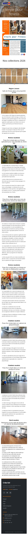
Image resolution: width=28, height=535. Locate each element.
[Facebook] (4, 492)
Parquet (5, 499)
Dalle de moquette (7, 505)
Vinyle (4, 501)
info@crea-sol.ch (8, 518)
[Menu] (25, 3)
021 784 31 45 (7, 520)
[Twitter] (7, 492)
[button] (13, 84)
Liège (4, 503)
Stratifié (4, 508)
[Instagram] (10, 492)
